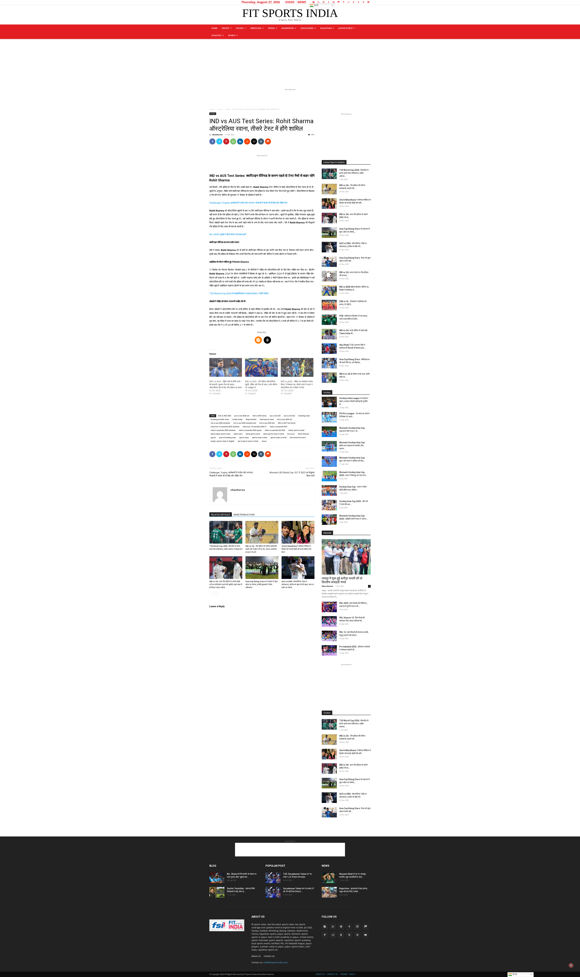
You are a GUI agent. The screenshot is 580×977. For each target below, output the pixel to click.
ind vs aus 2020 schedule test (244, 423)
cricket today (237, 419)
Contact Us (269, 956)
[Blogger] (313, 2)
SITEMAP (344, 974)
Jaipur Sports (345, 28)
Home (214, 28)
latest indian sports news (220, 434)
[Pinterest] (343, 2)
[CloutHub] (318, 2)
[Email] (254, 141)
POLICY (352, 974)
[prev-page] (211, 593)
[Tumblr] (353, 2)
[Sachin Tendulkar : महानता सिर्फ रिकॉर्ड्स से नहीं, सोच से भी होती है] (216, 892)
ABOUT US (320, 974)
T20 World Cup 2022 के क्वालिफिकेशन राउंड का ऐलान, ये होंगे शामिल (239, 293)
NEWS (301, 2)
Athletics (216, 35)
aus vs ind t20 (275, 416)
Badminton (288, 28)
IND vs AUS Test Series (286, 423)
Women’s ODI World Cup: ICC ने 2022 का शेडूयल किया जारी (291, 474)
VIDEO (290, 2)
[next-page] (216, 593)
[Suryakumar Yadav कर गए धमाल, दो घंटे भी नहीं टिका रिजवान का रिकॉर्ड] (273, 892)
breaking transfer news (220, 419)
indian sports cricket (296, 430)
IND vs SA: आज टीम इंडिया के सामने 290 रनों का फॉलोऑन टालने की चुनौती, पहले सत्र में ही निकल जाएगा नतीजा (225, 584)
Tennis (271, 28)
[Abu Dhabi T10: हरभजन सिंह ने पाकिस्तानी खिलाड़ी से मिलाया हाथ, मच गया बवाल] (329, 348)
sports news (244, 437)
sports (231, 35)
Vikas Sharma (327, 586)
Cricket (225, 28)
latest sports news (253, 434)
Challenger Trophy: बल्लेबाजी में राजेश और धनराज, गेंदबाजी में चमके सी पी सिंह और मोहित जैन (248, 202)
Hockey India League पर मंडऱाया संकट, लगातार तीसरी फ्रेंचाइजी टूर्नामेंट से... (353, 401)
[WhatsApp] (233, 141)
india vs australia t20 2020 (275, 430)
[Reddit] (348, 2)
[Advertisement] (290, 62)
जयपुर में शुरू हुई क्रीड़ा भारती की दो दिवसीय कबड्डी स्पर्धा (342, 580)
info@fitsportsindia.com (275, 962)
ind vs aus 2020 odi (284, 419)
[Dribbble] (323, 2)
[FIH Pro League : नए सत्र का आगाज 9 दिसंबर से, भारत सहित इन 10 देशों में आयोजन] (329, 417)
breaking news (304, 416)
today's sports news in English (222, 441)
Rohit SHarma (303, 434)
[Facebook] (328, 2)
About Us (256, 956)
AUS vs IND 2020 (224, 416)
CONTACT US (332, 974)
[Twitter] (358, 2)
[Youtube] (368, 2)
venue (264, 441)
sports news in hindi (279, 437)
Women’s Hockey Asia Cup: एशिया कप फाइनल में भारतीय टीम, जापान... (352, 445)
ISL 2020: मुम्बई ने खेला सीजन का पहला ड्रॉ (227, 234)
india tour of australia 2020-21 (254, 426)
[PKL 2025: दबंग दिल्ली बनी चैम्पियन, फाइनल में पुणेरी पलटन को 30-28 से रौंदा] (329, 607)
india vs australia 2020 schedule (223, 430)
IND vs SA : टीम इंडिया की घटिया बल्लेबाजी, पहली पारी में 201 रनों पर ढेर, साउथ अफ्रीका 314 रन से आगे (261, 549)
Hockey (240, 28)
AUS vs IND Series (259, 416)
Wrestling (255, 28)
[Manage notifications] (571, 965)
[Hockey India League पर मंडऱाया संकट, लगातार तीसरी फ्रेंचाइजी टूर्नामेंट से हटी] (329, 402)
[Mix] (338, 2)
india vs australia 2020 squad (250, 430)
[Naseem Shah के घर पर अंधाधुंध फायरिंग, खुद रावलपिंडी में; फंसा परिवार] (329, 877)
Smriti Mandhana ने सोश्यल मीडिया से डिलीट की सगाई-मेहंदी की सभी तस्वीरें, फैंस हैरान (296, 549)
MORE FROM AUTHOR (244, 515)
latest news (238, 434)
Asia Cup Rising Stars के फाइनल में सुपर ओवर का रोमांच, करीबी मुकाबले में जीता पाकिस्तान (261, 584)
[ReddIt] (247, 141)
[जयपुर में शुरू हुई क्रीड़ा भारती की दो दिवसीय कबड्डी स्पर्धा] (346, 557)
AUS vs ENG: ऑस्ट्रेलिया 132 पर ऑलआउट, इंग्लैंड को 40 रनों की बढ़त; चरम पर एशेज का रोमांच (298, 584)
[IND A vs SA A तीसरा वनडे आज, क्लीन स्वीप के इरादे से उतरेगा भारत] (329, 377)
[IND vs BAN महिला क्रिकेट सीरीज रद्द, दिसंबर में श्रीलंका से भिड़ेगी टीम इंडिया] (329, 290)
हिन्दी (315, 5)
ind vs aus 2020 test (267, 423)
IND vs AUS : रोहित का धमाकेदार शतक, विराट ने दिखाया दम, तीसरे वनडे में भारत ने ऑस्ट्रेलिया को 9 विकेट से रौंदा (297, 384)
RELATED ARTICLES (220, 515)
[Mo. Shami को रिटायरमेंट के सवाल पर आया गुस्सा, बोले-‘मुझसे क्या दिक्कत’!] (216, 877)
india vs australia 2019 (278, 426)
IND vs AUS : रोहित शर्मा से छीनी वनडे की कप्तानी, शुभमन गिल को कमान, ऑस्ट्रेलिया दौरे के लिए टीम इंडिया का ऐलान (225, 384)
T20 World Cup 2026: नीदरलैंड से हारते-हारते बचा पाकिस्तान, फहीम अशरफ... (353, 173)
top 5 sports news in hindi (248, 441)
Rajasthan (326, 28)
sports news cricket (259, 437)
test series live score (298, 437)
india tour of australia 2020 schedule (225, 426)
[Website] (363, 2)
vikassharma (217, 134)
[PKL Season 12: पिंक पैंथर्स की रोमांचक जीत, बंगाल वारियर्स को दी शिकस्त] (329, 621)
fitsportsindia (251, 419)
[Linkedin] (240, 141)
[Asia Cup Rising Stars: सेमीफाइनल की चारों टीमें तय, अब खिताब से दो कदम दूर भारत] (329, 363)
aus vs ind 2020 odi (241, 416)
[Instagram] (333, 2)
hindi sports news (267, 419)
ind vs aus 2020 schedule (220, 423)
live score (291, 434)
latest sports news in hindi (273, 434)
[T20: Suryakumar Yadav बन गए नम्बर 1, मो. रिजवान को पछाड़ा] (273, 877)
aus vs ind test (289, 416)
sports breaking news (227, 437)
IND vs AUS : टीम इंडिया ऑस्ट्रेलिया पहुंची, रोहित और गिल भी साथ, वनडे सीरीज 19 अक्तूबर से (261, 384)
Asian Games (307, 28)
